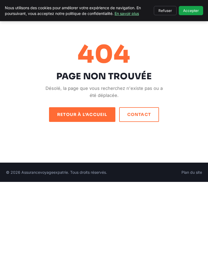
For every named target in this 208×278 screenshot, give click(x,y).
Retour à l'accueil (82, 114)
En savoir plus (127, 13)
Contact (139, 114)
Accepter (191, 10)
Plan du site (191, 172)
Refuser (165, 10)
